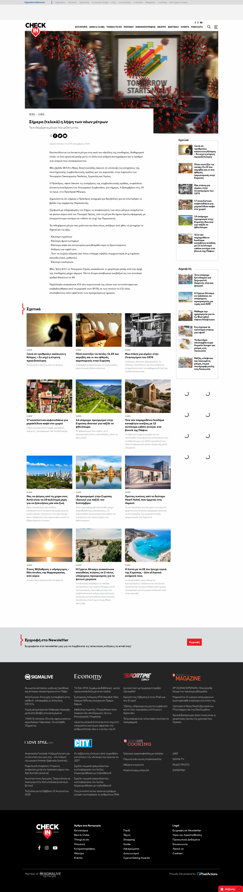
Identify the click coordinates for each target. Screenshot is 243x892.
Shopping (129, 839)
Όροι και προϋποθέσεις (187, 835)
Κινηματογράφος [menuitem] (145, 27)
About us (178, 848)
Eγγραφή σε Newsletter (187, 830)
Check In (138, 2)
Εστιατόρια (81, 830)
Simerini (72, 2)
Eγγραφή (194, 642)
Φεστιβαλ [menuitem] (173, 27)
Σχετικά (34, 309)
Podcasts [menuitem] (197, 27)
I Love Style (125, 2)
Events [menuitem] (185, 27)
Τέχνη (126, 835)
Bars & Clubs (81, 835)
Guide (41, 114)
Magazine (150, 2)
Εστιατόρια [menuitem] (81, 27)
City (113, 2)
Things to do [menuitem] (114, 27)
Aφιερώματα (131, 848)
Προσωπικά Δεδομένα (186, 839)
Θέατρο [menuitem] (161, 27)
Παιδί (126, 830)
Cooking (162, 2)
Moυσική (79, 844)
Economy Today (100, 2)
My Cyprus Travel (178, 2)
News (32, 114)
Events (78, 857)
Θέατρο (79, 853)
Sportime (84, 2)
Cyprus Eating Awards (136, 857)
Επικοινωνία (180, 844)
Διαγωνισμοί (131, 853)
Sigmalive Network (34, 2)
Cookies (177, 853)
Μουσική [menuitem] (129, 27)
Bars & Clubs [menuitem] (96, 27)
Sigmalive (60, 2)
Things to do (81, 839)
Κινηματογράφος (84, 848)
